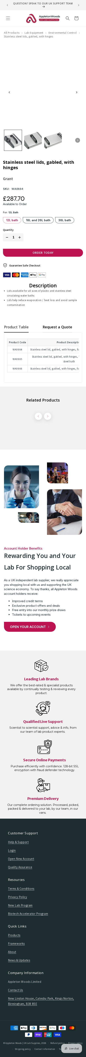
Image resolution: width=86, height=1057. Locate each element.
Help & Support (18, 842)
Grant (8, 178)
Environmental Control (63, 32)
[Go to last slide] (9, 92)
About (12, 952)
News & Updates (19, 960)
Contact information (45, 1049)
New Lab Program (20, 905)
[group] (13, 140)
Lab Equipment (34, 32)
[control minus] (6, 237)
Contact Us (15, 990)
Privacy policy (75, 1043)
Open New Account (21, 859)
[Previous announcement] (7, 5)
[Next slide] (76, 92)
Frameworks (16, 943)
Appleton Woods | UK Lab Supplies (22, 1042)
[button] (8, 18)
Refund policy (57, 1043)
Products (14, 935)
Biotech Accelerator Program (28, 914)
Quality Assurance (20, 867)
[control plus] (20, 237)
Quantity (8, 230)
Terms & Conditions (21, 888)
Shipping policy (23, 1049)
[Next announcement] (78, 5)
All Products (11, 32)
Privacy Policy (17, 897)
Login (12, 850)
